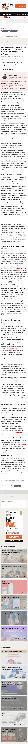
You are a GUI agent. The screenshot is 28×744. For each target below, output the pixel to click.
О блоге (16, 36)
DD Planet (5, 28)
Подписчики (9, 36)
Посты (2, 36)
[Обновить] (12, 496)
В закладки (17, 486)
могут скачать (18, 270)
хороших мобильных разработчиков (9, 349)
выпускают (12, 232)
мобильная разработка (10, 480)
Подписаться (5, 31)
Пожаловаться (13, 31)
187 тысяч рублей (20, 444)
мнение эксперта (20, 480)
